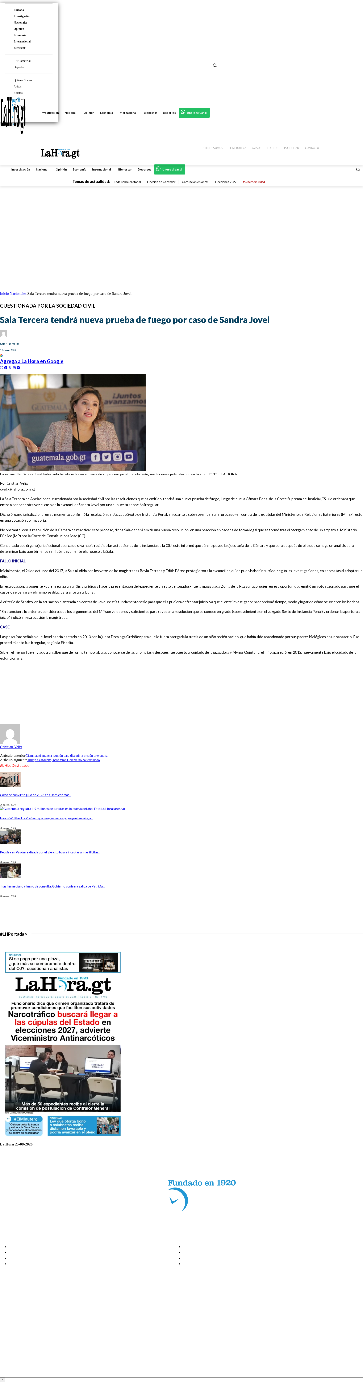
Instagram (20, 1313)
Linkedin (18, 1319)
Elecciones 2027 (226, 182)
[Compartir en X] (10, 367)
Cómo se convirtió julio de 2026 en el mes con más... (35, 795)
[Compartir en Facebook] (6, 367)
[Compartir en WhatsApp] (2, 367)
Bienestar (19, 47)
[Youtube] (6, 1329)
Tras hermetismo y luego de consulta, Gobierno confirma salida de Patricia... (52, 886)
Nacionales (20, 22)
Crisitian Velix (9, 343)
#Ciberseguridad (254, 182)
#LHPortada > (13, 933)
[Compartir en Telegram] (18, 367)
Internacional (22, 41)
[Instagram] (6, 1313)
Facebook (19, 1308)
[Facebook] (6, 1308)
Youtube (18, 1329)
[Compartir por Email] (15, 367)
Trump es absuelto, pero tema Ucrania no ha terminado (63, 760)
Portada (19, 10)
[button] (358, 169)
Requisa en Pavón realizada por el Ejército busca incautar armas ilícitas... (50, 852)
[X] (6, 1324)
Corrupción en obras (195, 182)
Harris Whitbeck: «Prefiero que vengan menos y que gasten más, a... (46, 818)
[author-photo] (10, 743)
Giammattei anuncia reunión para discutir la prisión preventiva (66, 755)
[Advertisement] (126, 694)
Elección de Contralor (161, 182)
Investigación (22, 16)
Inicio (4, 293)
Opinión (19, 28)
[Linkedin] (6, 1318)
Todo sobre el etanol (127, 182)
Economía (20, 35)
